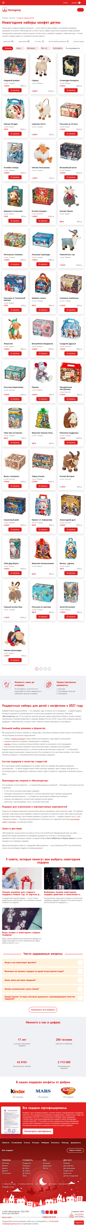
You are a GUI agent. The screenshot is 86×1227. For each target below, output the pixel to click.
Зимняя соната (39, 298)
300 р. (25, 1176)
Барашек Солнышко (13, 211)
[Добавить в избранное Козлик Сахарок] (53, 185)
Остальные (6, 1173)
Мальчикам (24, 41)
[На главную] (11, 10)
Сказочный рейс (11, 520)
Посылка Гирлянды (41, 255)
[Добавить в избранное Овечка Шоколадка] (25, 624)
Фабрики (45, 1143)
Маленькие (47, 1166)
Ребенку (66, 1163)
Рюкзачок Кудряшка (69, 433)
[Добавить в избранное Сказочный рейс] (25, 494)
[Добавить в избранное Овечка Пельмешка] (53, 142)
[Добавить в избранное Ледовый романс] (25, 55)
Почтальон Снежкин (13, 255)
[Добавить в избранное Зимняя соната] (53, 272)
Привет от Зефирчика (42, 520)
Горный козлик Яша (13, 607)
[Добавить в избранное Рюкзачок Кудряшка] (81, 407)
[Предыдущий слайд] (3, 1092)
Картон (5, 1168)
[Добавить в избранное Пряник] (53, 361)
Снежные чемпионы (69, 298)
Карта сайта (6, 1217)
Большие (46, 1163)
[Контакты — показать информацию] (80, 10)
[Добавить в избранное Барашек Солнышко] (25, 185)
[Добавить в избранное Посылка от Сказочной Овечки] (25, 272)
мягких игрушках (18, 739)
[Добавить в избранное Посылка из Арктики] (53, 581)
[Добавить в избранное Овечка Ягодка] (25, 98)
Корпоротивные (65, 1184)
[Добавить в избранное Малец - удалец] (81, 537)
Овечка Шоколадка (13, 650)
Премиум (26, 1166)
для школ (12, 822)
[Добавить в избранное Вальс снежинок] (25, 450)
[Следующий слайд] (83, 1092)
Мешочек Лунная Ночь (42, 433)
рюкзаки (7, 744)
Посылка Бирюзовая (13, 387)
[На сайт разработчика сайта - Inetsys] (76, 1215)
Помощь (65, 1143)
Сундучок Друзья (68, 344)
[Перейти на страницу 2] (52, 669)
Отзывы (35, 1143)
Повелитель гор (67, 255)
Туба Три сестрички (13, 433)
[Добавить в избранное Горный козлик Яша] (25, 581)
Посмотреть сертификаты (37, 1131)
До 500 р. (26, 1168)
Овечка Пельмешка (41, 168)
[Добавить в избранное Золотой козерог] (81, 581)
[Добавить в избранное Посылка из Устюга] (81, 98)
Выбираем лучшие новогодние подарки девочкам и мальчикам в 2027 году (62, 893)
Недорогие (27, 1163)
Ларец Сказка (38, 476)
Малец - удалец (67, 563)
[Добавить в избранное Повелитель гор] (81, 229)
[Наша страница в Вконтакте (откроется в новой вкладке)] (47, 1212)
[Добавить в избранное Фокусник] (25, 318)
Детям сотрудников (70, 1176)
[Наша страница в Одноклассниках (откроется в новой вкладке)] (51, 1212)
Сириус (35, 81)
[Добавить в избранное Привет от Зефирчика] (53, 494)
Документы (76, 1143)
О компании (16, 1143)
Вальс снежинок (11, 476)
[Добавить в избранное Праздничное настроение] (81, 361)
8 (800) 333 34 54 (49, 1217)
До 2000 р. (27, 1173)
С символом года (9, 1184)
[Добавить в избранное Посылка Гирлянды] (53, 229)
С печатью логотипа (25, 1184)
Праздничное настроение (66, 388)
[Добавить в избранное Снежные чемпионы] (81, 272)
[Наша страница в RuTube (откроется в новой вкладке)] (55, 1212)
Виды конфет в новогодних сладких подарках (21, 933)
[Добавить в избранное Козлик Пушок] (81, 185)
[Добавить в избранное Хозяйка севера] (25, 142)
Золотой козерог (67, 607)
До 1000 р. (27, 1171)
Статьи (27, 1143)
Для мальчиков (69, 1168)
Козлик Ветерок (67, 476)
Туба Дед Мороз (11, 563)
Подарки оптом (8, 1187)
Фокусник (8, 344)
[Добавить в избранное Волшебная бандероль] (53, 318)
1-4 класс (39, 41)
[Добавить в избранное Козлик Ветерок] (81, 450)
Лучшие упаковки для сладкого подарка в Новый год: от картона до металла (21, 893)
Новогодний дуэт (68, 520)
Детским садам (41, 1184)
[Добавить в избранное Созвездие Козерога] (81, 55)
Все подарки (7, 1150)
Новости (5, 1143)
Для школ (52, 1184)
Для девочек (68, 1166)
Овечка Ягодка (11, 124)
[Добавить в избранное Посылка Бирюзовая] (25, 361)
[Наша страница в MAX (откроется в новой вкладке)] (43, 1212)
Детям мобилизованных (58, 41)
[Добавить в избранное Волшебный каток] (81, 142)
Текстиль (5, 1163)
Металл (5, 1166)
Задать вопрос (75, 1150)
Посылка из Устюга (69, 124)
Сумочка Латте (39, 124)
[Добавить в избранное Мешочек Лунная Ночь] (53, 407)
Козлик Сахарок (39, 211)
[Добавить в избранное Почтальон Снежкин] (25, 229)
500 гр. (45, 1168)
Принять (79, 1223)
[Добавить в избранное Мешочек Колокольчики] (53, 537)
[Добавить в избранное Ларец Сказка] (53, 450)
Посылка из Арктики (41, 607)
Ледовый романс (12, 81)
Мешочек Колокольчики (43, 563)
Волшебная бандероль (42, 344)
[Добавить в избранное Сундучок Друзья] (81, 318)
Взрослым (67, 1173)
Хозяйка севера (11, 168)
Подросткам (68, 1171)
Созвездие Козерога (69, 81)
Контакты (55, 1143)
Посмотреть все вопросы (43, 1010)
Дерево (5, 1171)
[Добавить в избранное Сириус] (53, 55)
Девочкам (8, 41)
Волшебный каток (68, 168)
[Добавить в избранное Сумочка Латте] (53, 98)
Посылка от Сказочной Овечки (14, 299)
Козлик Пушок (66, 211)
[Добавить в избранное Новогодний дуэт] (81, 494)
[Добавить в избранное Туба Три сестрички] (25, 407)
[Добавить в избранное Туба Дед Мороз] (25, 537)
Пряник (35, 387)
